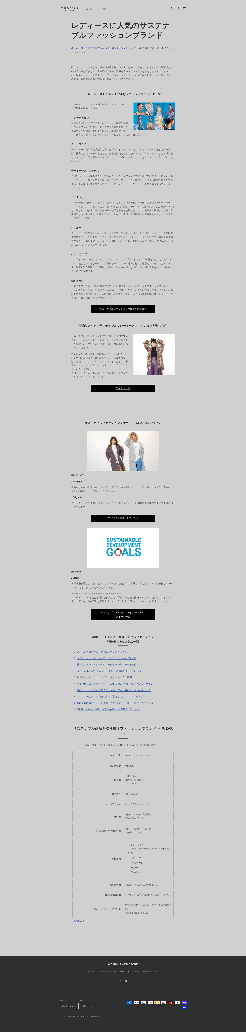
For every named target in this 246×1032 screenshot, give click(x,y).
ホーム (74, 48)
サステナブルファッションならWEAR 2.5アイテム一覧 (123, 614)
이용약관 (91, 971)
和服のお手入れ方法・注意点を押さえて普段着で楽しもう (109, 709)
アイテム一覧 (123, 388)
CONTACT (78, 921)
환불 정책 (124, 971)
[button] (172, 9)
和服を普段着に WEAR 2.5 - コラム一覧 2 (103, 48)
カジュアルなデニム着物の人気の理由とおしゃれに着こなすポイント (113, 696)
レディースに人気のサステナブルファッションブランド (106, 658)
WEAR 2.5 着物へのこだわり (122, 518)
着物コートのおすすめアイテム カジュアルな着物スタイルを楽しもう (114, 690)
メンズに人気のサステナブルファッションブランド (104, 652)
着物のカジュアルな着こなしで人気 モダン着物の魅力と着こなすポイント (116, 684)
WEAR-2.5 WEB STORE (75, 1016)
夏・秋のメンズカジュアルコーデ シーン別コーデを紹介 (107, 664)
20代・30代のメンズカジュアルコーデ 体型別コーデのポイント (110, 671)
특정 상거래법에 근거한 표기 (145, 971)
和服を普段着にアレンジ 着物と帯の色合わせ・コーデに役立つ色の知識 (115, 703)
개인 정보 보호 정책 (108, 971)
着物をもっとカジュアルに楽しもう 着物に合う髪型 (104, 677)
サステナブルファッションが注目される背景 (123, 309)
